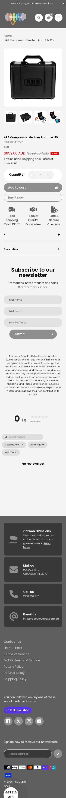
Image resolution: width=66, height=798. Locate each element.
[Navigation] (58, 18)
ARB (6, 147)
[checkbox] (11, 452)
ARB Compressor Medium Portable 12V (29, 40)
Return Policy (13, 667)
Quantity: (16, 174)
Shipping (28, 159)
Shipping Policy (15, 679)
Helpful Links (13, 648)
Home (8, 36)
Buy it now (16, 197)
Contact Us (12, 642)
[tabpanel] (33, 468)
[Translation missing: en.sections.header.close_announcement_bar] (63, 3)
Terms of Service (16, 654)
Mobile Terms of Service (22, 660)
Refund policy (14, 673)
